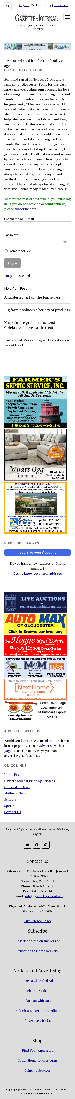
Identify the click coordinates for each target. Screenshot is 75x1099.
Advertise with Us (37, 1020)
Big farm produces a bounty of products (37, 309)
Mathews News (15, 793)
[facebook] (36, 845)
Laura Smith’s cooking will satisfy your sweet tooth (36, 343)
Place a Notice (37, 990)
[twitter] (27, 845)
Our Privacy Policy (37, 921)
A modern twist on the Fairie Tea (32, 297)
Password (11, 235)
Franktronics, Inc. (45, 1093)
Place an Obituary (37, 1000)
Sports (9, 805)
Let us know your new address (37, 573)
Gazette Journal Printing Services (29, 780)
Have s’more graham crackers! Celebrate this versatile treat (29, 325)
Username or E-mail (19, 219)
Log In (24, 5)
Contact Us (12, 812)
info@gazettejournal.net (44, 896)
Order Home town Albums (38, 1060)
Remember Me (19, 250)
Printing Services (37, 1070)
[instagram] (46, 845)
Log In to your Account (37, 552)
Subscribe (61, 5)
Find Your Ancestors (37, 1050)
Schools (10, 799)
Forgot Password (17, 275)
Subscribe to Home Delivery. (37, 950)
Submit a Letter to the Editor (38, 1010)
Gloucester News (17, 787)
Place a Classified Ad (37, 980)
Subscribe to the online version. (37, 941)
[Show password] (65, 241)
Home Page (12, 774)
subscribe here (25, 209)
